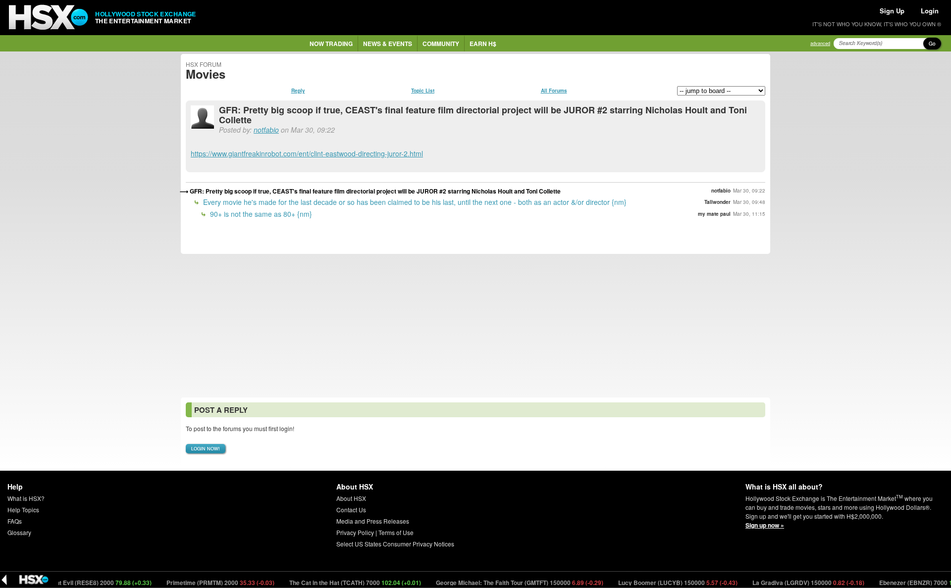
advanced (820, 43)
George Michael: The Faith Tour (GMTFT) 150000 (508, 582)
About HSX (351, 498)
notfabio (266, 130)
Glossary (19, 532)
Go (932, 43)
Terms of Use (396, 532)
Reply (298, 90)
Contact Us (351, 509)
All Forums (554, 90)
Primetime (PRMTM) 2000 (209, 582)
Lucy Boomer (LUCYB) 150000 (666, 582)
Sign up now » (764, 525)
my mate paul (714, 213)
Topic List (422, 90)
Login (930, 10)
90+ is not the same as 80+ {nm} (260, 214)
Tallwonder (717, 201)
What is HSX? (26, 498)
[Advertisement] (475, 325)
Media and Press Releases (372, 521)
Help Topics (23, 509)
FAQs (14, 521)
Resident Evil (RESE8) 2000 (82, 582)
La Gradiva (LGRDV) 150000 (797, 582)
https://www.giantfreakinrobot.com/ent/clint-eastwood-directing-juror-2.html (307, 153)
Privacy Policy (355, 532)
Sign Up (892, 10)
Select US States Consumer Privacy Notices (395, 543)
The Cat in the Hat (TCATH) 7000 (344, 582)
